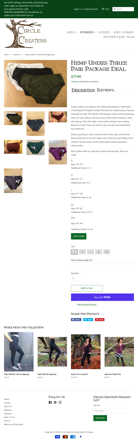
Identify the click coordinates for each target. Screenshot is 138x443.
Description (83, 90)
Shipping (75, 81)
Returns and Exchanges (13, 424)
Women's (87, 32)
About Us (8, 406)
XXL (106, 252)
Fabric (128, 32)
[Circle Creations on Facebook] (50, 403)
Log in (76, 9)
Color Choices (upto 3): (81, 260)
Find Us (7, 420)
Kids (117, 32)
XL (99, 252)
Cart (107, 9)
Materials (8, 410)
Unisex (104, 32)
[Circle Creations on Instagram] (59, 403)
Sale (131, 37)
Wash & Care (9, 417)
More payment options (86, 304)
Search (6, 399)
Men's (72, 32)
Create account (91, 9)
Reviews (105, 90)
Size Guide (78, 236)
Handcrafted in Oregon (83, 432)
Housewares (114, 37)
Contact (7, 403)
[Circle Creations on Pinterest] (55, 403)
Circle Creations (67, 432)
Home (6, 55)
